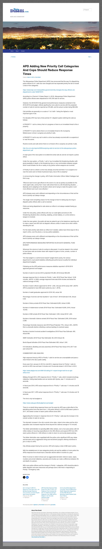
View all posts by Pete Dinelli (38, 537)
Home (12, 51)
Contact (23, 51)
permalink (53, 504)
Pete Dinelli (37, 77)
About (17, 51)
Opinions (36, 504)
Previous (12, 56)
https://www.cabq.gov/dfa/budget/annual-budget (38, 403)
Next (90, 56)
